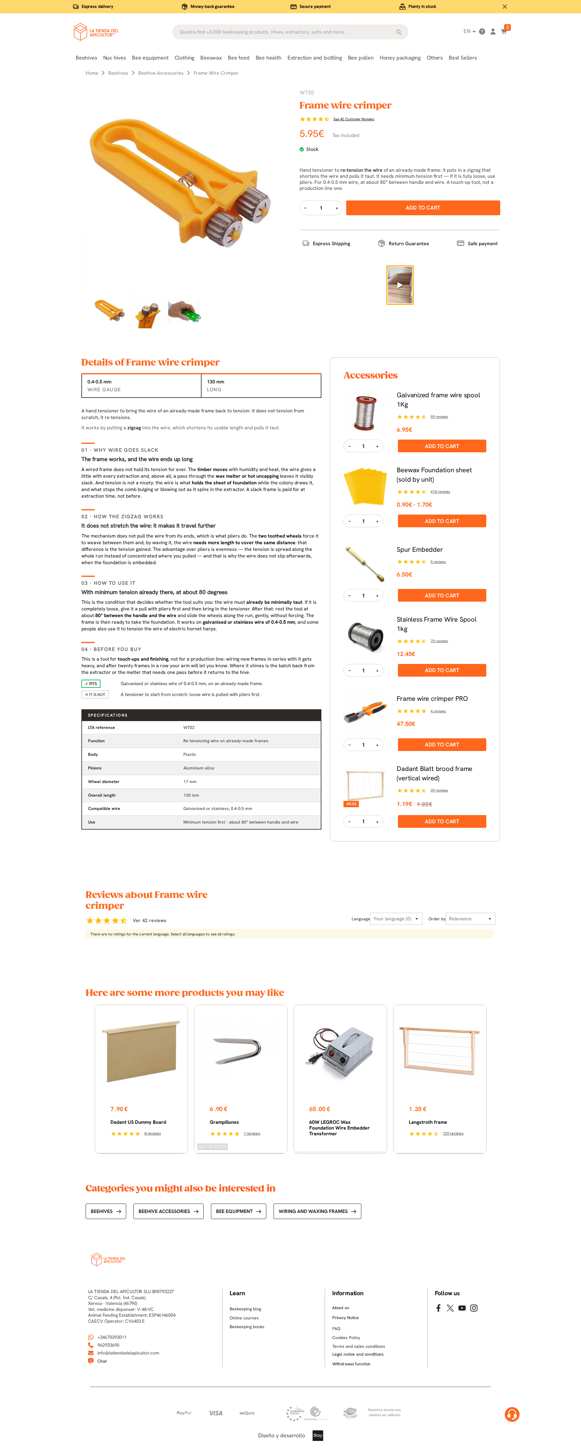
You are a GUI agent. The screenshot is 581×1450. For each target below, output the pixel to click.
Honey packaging (400, 57)
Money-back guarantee (213, 6)
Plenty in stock (422, 6)
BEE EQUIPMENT (234, 1211)
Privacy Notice (345, 1317)
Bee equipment (150, 57)
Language (361, 919)
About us (340, 1307)
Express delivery (97, 6)
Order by (437, 919)
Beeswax (211, 57)
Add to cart (442, 446)
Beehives (86, 57)
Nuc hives (114, 57)
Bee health (268, 57)
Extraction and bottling (314, 57)
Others (435, 57)
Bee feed (239, 57)
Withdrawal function (351, 1364)
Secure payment (315, 6)
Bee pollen (361, 57)
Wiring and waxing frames (313, 1211)
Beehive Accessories (164, 1211)
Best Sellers (463, 57)
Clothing (185, 57)
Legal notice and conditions (358, 1354)
